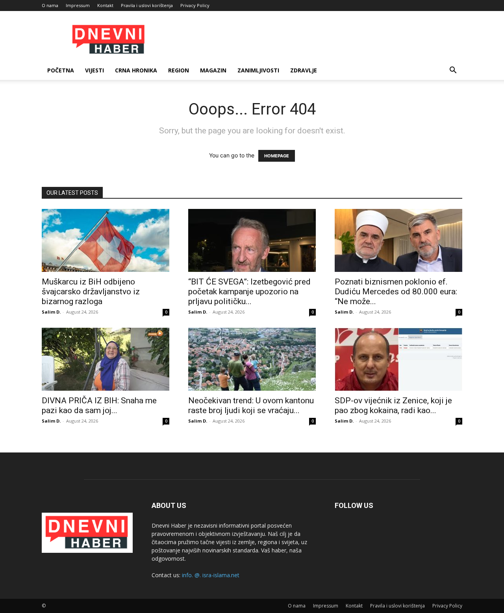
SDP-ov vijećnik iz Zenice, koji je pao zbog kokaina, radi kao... (393, 405)
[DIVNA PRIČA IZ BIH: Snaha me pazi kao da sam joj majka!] (105, 359)
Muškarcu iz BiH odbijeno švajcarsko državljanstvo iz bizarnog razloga (91, 291)
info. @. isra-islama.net (210, 575)
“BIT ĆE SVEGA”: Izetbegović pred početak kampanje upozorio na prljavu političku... (249, 291)
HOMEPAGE (276, 156)
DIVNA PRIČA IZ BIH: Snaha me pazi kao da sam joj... (99, 405)
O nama (50, 5)
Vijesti (94, 70)
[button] (452, 71)
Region (178, 70)
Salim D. (51, 312)
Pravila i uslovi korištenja (147, 5)
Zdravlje (303, 70)
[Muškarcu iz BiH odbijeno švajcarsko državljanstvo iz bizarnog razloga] (105, 240)
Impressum (78, 5)
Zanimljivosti (258, 70)
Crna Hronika (136, 70)
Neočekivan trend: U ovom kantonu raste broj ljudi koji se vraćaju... (251, 405)
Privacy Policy (194, 5)
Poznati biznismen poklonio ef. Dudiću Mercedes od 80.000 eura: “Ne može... (396, 291)
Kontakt (105, 5)
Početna (60, 70)
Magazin (213, 70)
